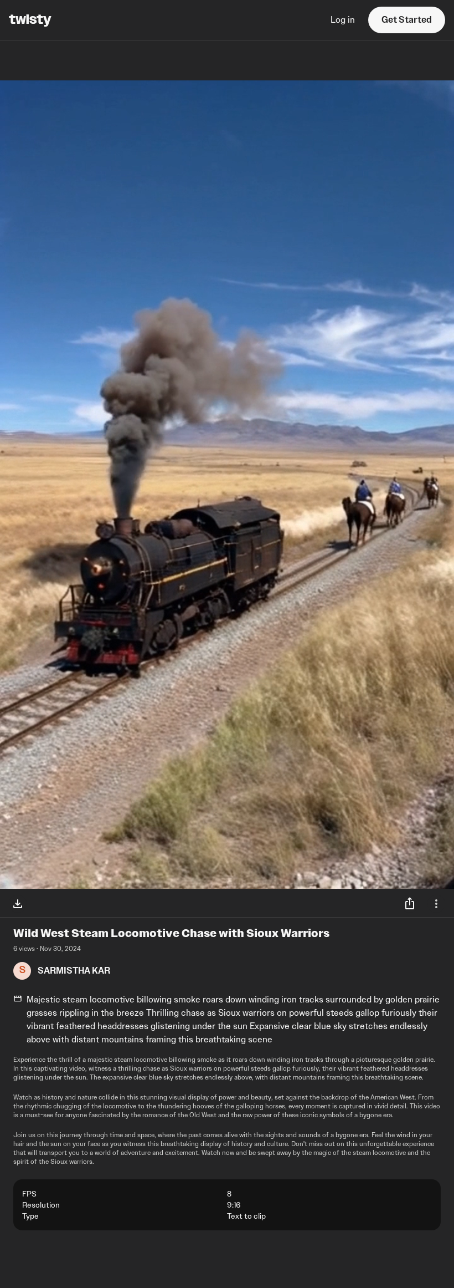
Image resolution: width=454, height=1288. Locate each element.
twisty (30, 20)
